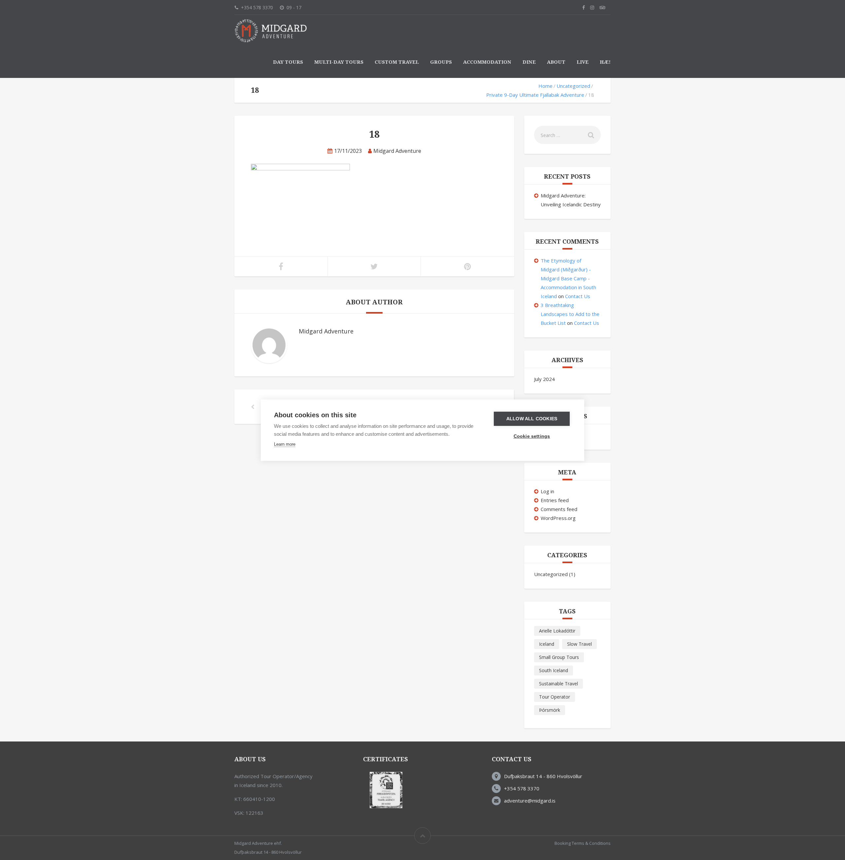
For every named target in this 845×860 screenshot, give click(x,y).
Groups (441, 62)
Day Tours (288, 62)
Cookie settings (532, 436)
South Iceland (553, 670)
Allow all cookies (531, 418)
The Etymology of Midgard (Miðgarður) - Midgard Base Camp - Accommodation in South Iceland (568, 278)
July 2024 (544, 379)
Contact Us (577, 296)
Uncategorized (573, 86)
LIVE (583, 62)
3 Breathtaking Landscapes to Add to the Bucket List (570, 314)
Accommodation (487, 62)
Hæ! (605, 62)
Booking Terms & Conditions (583, 843)
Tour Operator (554, 697)
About (556, 62)
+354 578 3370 (521, 788)
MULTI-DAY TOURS (338, 62)
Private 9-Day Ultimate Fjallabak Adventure (535, 94)
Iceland (546, 644)
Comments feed (559, 509)
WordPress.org (558, 518)
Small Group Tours (559, 657)
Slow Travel (579, 644)
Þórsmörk (549, 710)
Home (545, 86)
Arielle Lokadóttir (557, 631)
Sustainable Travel (558, 683)
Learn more (284, 444)
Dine (529, 62)
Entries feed (555, 500)
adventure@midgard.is (530, 800)
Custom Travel (397, 62)
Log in (547, 491)
